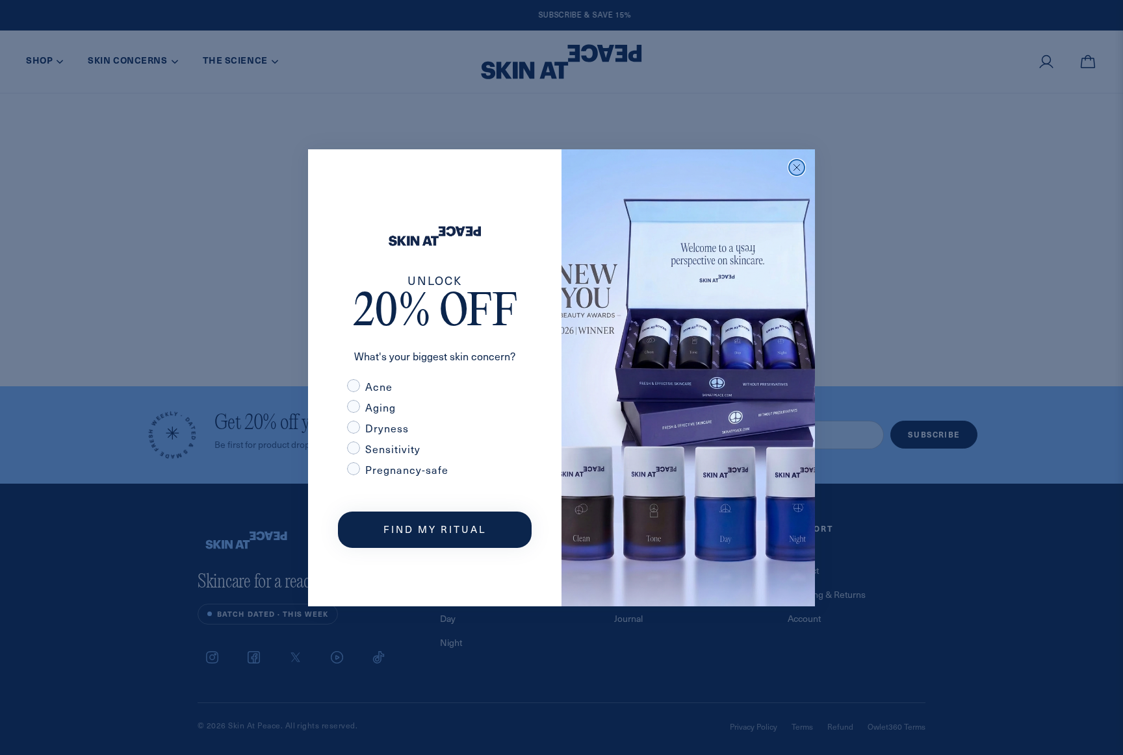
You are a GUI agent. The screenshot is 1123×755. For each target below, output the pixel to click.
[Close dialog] (797, 167)
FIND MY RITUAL (434, 529)
